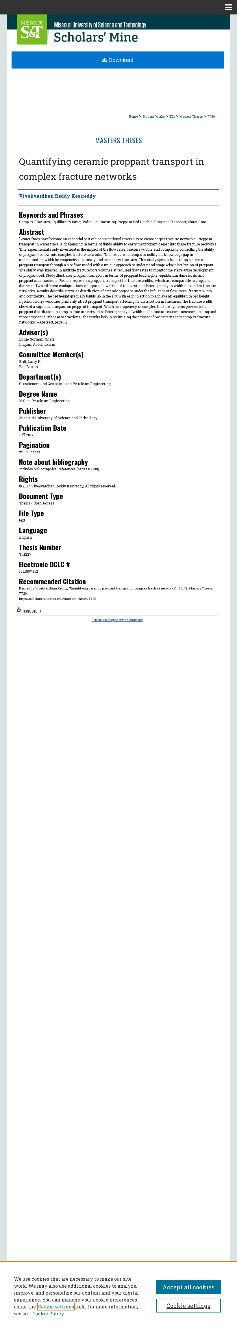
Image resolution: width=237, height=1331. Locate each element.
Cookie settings (56, 1307)
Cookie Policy (48, 1313)
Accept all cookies (188, 1287)
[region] (118, 1296)
